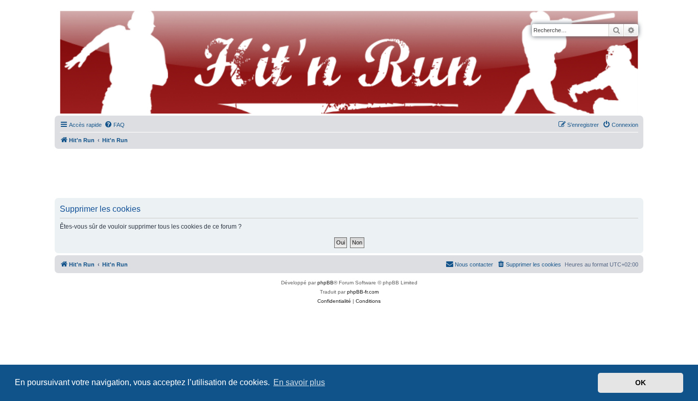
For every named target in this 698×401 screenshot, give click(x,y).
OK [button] (640, 382)
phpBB (325, 282)
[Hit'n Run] (63, 11)
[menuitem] (114, 125)
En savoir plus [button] (299, 382)
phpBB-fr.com (363, 292)
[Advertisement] (349, 174)
